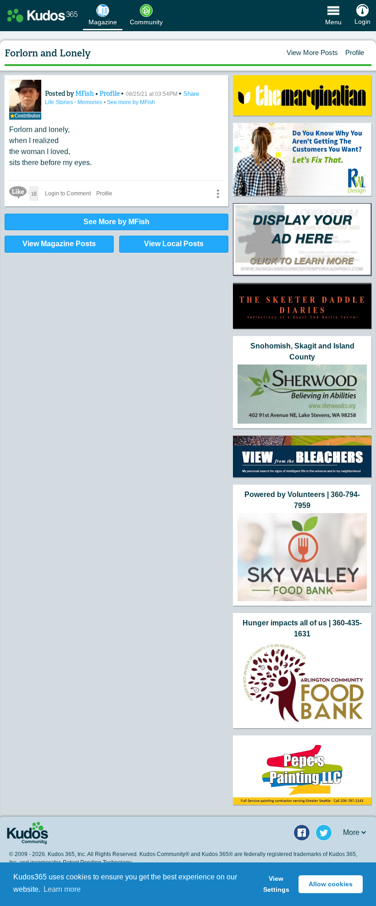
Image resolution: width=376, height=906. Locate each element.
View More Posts (312, 52)
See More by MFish (116, 222)
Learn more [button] (62, 889)
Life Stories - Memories (74, 102)
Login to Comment (68, 193)
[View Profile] (25, 96)
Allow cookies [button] (331, 884)
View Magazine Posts (59, 244)
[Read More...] (302, 95)
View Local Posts (174, 244)
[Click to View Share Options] (218, 193)
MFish (85, 93)
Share (191, 93)
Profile (354, 52)
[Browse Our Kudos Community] (42, 15)
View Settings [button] (276, 884)
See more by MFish (131, 102)
